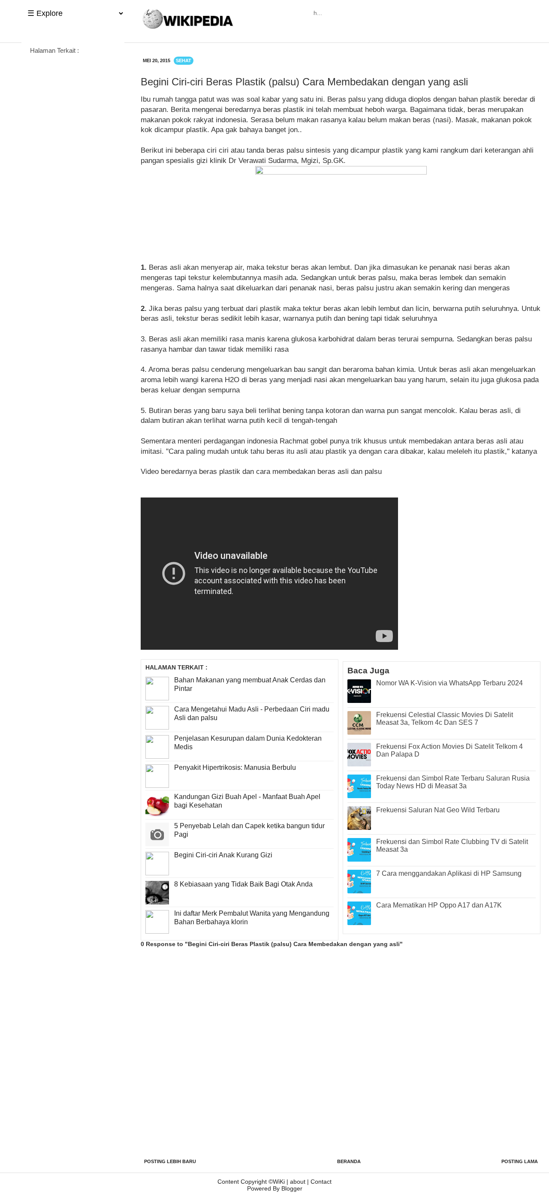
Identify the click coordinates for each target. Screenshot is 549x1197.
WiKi (279, 1181)
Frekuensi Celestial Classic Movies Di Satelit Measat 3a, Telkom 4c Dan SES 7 (444, 718)
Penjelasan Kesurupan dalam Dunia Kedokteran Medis (248, 743)
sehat (183, 60)
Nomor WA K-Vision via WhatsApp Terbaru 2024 (449, 683)
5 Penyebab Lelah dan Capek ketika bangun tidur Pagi (249, 830)
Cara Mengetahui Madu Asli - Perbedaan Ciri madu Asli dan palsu (251, 714)
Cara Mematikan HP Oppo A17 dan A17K (439, 905)
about (297, 1181)
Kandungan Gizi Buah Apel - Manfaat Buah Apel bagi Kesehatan (247, 801)
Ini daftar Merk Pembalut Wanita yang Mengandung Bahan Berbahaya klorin (251, 918)
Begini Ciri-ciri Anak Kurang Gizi (223, 855)
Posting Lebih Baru (170, 1161)
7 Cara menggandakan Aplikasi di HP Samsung (449, 873)
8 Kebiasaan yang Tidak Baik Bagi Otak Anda (243, 884)
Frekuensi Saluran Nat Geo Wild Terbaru (438, 810)
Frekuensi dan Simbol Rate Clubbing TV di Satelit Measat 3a (452, 845)
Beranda (349, 1161)
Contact (321, 1181)
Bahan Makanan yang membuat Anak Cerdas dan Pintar (250, 684)
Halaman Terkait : (54, 50)
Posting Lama (519, 1161)
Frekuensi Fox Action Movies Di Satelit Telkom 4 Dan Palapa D (449, 750)
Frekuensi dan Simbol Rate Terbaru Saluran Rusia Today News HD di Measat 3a (453, 782)
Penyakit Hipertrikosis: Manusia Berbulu (235, 767)
